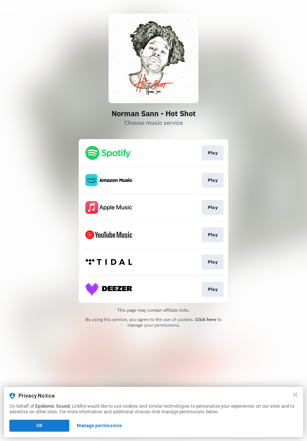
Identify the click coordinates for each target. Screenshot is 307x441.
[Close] (295, 395)
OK (39, 425)
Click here (205, 319)
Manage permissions (99, 425)
